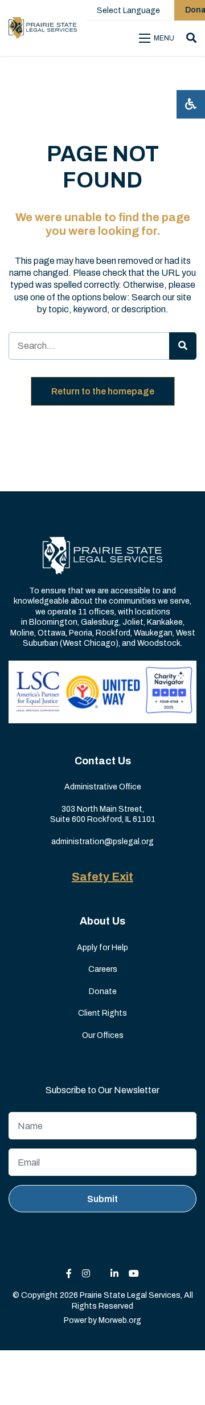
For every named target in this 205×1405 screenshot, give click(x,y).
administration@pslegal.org (102, 841)
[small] (69, 1273)
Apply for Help (102, 947)
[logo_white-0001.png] (102, 555)
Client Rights (102, 1013)
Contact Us (103, 761)
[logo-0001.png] (42, 28)
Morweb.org (120, 1320)
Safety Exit (102, 876)
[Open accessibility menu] (191, 104)
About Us (102, 921)
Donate (103, 991)
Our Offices (103, 1035)
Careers (102, 969)
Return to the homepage (102, 391)
